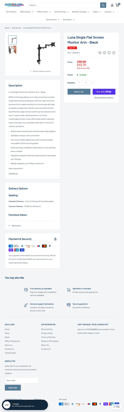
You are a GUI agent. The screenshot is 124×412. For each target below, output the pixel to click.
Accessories (51, 19)
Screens (108, 11)
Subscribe (12, 387)
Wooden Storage (79, 11)
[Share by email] (113, 52)
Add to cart (79, 91)
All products (16, 28)
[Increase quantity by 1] (92, 82)
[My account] (112, 5)
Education (67, 19)
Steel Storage (60, 11)
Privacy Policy (47, 333)
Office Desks (25, 11)
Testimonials (10, 353)
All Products (11, 11)
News (7, 337)
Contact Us (45, 349)
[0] (117, 5)
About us (8, 345)
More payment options (103, 97)
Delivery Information (49, 341)
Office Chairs (42, 11)
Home (7, 28)
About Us (45, 345)
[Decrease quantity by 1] (79, 82)
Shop (7, 333)
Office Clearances (12, 341)
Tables (95, 11)
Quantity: (71, 82)
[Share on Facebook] (100, 52)
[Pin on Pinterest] (104, 52)
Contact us (13, 173)
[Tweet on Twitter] (109, 52)
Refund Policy (47, 329)
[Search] (103, 5)
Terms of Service (48, 337)
